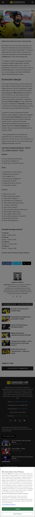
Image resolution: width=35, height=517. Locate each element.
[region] (17, 492)
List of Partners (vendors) (8, 504)
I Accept (17, 509)
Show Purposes (17, 513)
